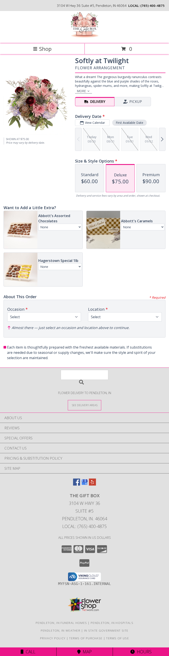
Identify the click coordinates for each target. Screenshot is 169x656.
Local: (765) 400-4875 (84, 526)
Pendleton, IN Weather (60, 630)
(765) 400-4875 (152, 5)
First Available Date (129, 123)
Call (29, 652)
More (81, 91)
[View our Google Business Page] (84, 484)
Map (86, 652)
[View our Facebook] (76, 484)
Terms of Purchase (85, 638)
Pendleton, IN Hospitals (112, 623)
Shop (45, 48)
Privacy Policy (52, 638)
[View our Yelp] (92, 484)
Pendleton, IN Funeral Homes (61, 623)
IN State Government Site (106, 630)
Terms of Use (117, 638)
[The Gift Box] (84, 37)
